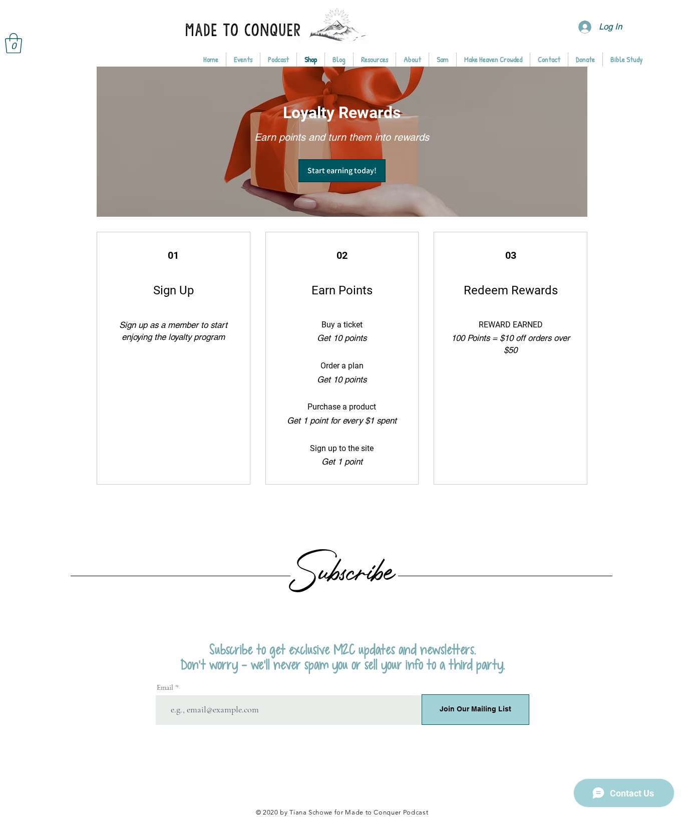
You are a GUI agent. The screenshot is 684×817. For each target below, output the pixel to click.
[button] (13, 43)
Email (165, 687)
